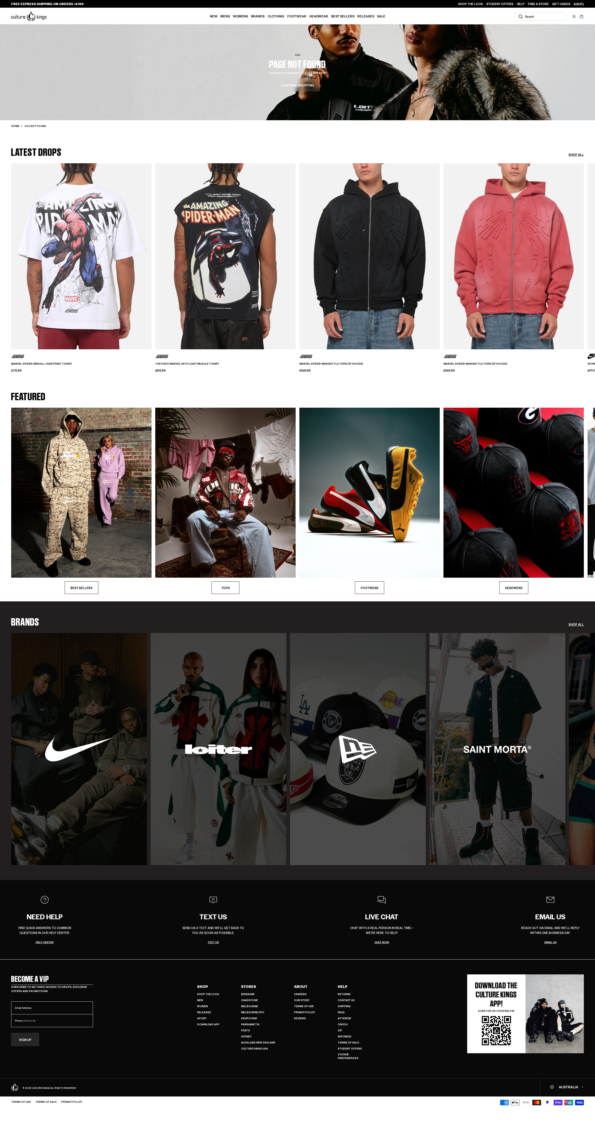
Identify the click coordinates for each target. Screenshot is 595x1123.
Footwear (296, 16)
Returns (344, 994)
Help (342, 986)
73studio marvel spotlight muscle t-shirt (187, 364)
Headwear (318, 16)
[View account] (574, 16)
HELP (521, 4)
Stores (248, 986)
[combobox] (540, 16)
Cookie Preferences (348, 1056)
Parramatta (250, 1024)
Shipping (344, 1006)
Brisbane (248, 994)
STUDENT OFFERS (499, 4)
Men (200, 1000)
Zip (340, 1030)
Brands (257, 16)
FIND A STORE (538, 4)
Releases (365, 16)
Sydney (246, 1036)
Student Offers (350, 1048)
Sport (202, 1018)
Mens (225, 16)
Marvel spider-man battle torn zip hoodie (331, 364)
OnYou (342, 1024)
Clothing (276, 16)
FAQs (341, 1012)
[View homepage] (28, 16)
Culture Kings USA (254, 1048)
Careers (300, 994)
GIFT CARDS (561, 4)
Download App (208, 1024)
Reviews (300, 1018)
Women (202, 1006)
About (300, 986)
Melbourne (249, 1006)
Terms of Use (304, 1006)
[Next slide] (583, 252)
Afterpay (344, 1018)
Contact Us (346, 1000)
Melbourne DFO (252, 1012)
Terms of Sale (348, 1042)
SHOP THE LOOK (470, 4)
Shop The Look (208, 994)
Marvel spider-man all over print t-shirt (41, 364)
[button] (581, 16)
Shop (202, 986)
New (214, 16)
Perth (245, 1030)
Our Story (301, 1000)
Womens (240, 16)
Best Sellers (342, 16)
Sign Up (25, 1039)
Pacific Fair (249, 1018)
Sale (381, 16)
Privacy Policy (304, 1012)
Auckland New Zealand (258, 1042)
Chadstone (249, 1000)
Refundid (344, 1036)
